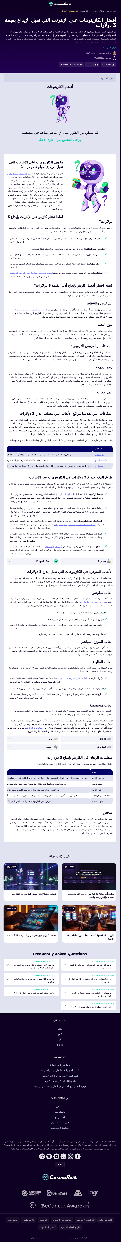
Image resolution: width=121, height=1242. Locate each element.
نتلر (61, 494)
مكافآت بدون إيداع (103, 466)
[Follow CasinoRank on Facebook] (78, 1156)
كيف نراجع (60, 1117)
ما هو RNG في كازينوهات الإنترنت (60, 1081)
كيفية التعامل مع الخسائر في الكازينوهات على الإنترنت (60, 1086)
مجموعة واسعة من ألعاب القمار (93, 602)
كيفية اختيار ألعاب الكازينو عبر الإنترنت (60, 1070)
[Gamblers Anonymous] (78, 1193)
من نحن (60, 1106)
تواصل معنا (60, 1111)
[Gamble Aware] (65, 1205)
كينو (60, 1034)
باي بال (67, 494)
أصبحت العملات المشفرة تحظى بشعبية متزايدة (75, 524)
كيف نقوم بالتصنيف (59, 1122)
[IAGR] (93, 1193)
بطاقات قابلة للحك (34, 727)
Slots (60, 1044)
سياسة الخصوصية (60, 1127)
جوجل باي (49, 546)
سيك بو (60, 1039)
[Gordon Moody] (31, 1193)
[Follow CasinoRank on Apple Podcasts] (42, 1156)
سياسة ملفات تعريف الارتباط (79, 1238)
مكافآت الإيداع (101, 460)
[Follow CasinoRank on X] (63, 1156)
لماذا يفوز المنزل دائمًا (60, 1065)
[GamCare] (57, 1193)
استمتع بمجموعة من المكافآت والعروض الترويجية (31, 273)
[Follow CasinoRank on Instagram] (70, 1156)
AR (61, 1164)
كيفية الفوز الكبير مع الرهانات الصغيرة (60, 1075)
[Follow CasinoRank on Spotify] (49, 1156)
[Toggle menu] (113, 4)
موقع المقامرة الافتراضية (18, 173)
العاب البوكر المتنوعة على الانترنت (72, 678)
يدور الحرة (99, 454)
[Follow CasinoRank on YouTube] (56, 1156)
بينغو (60, 1028)
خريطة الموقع (36, 1238)
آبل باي (58, 546)
